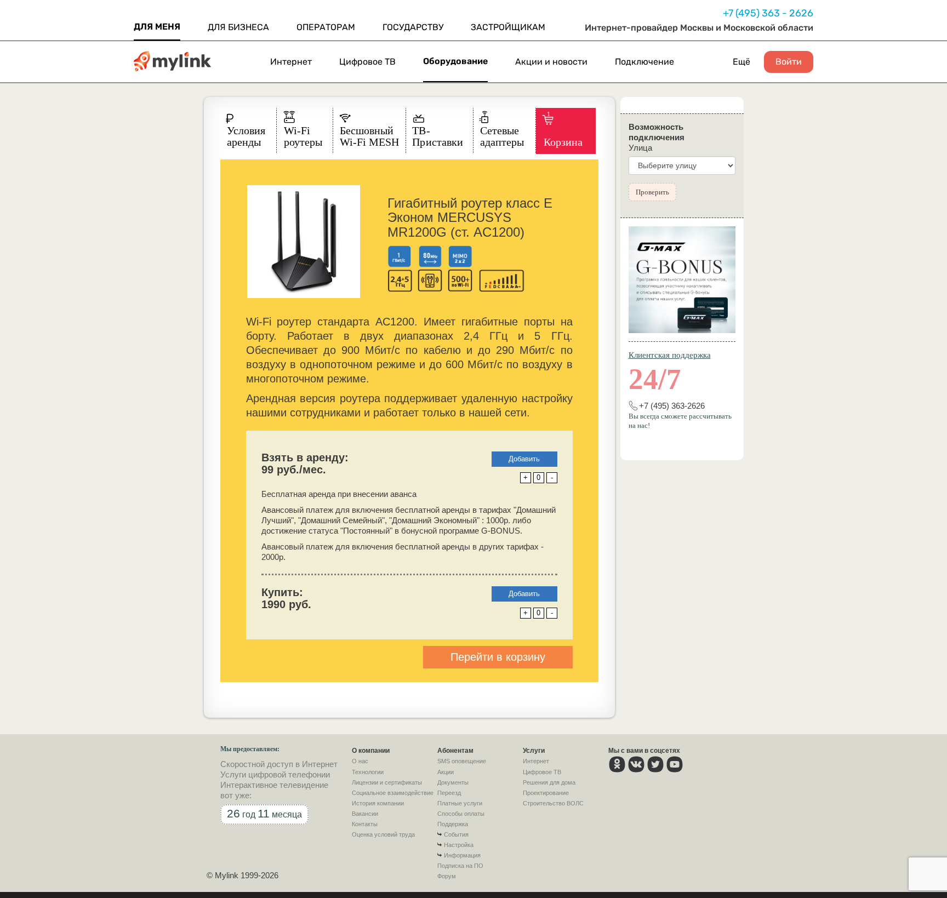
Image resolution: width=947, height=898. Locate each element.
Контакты (365, 824)
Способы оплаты (460, 813)
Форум (446, 876)
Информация (462, 855)
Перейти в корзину (497, 657)
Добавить (524, 459)
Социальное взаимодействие (392, 793)
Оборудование (455, 61)
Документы (453, 782)
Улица (640, 148)
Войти (788, 62)
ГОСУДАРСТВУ (413, 27)
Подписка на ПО (460, 865)
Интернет (291, 61)
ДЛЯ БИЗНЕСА (238, 27)
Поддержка (452, 824)
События (456, 834)
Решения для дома (549, 782)
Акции (445, 772)
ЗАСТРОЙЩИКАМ (508, 27)
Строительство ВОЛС (553, 803)
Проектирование (546, 793)
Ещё (741, 61)
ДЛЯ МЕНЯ (157, 26)
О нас (360, 761)
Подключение (644, 61)
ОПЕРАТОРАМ (325, 27)
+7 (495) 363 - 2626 (768, 13)
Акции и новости (551, 61)
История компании (378, 803)
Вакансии (365, 813)
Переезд (449, 793)
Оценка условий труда (383, 834)
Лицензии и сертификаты (387, 782)
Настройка (459, 845)
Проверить (652, 192)
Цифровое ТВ (367, 61)
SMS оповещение (461, 761)
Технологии (368, 772)
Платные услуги (459, 803)
